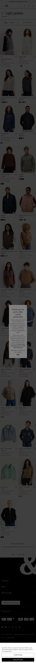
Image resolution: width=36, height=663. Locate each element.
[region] (18, 653)
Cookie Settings (18, 654)
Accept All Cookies (18, 659)
